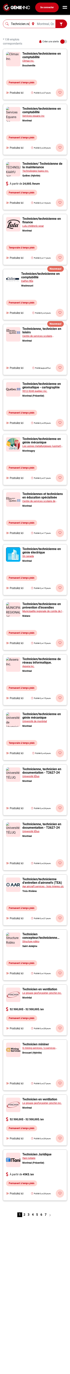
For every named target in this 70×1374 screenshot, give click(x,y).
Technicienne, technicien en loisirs (41, 330)
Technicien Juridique (37, 1154)
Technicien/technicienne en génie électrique (41, 550)
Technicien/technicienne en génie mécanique (41, 440)
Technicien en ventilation (39, 989)
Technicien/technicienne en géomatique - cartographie (41, 385)
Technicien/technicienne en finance (41, 220)
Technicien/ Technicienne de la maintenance (42, 165)
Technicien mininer (35, 1044)
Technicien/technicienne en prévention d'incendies (41, 605)
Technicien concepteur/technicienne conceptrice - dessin (39, 937)
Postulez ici (16, 92)
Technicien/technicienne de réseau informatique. (41, 660)
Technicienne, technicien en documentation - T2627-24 (41, 770)
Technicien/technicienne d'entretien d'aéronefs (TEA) (42, 881)
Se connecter (47, 7)
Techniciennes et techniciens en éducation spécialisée (42, 495)
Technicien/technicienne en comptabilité (41, 55)
